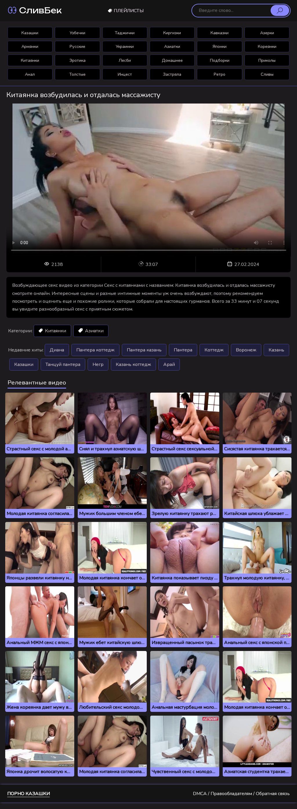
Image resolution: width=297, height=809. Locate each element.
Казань (276, 350)
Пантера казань (144, 350)
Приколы (267, 60)
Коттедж (214, 350)
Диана (57, 350)
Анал (30, 74)
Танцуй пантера (63, 364)
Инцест (125, 74)
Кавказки (220, 33)
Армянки (29, 46)
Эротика (77, 60)
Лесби (125, 60)
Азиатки (172, 46)
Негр (98, 364)
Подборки (219, 60)
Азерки (267, 33)
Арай (169, 364)
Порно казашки (28, 793)
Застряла (172, 74)
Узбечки (77, 33)
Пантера (183, 350)
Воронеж (246, 350)
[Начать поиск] (280, 10)
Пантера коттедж (95, 350)
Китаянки (30, 60)
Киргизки (172, 33)
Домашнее (172, 60)
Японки (220, 46)
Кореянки (267, 46)
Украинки (125, 46)
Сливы (267, 74)
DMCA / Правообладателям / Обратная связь (241, 793)
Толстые (77, 74)
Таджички (125, 33)
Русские (77, 46)
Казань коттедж (133, 364)
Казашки (29, 33)
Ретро (219, 74)
